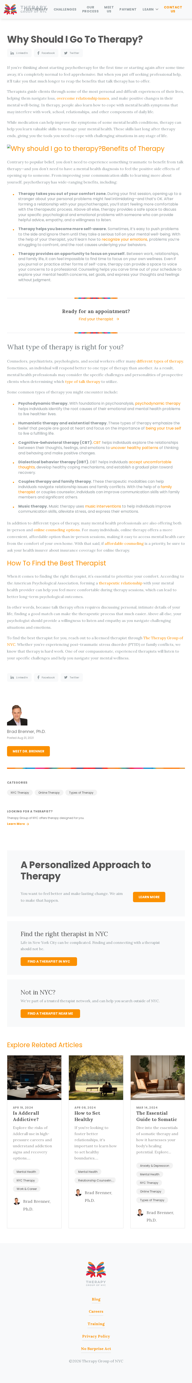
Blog (96, 1299)
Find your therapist (96, 319)
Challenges (65, 9)
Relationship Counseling (95, 1180)
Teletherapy (36, 9)
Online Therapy (49, 793)
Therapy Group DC (96, 1274)
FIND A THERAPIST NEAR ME (50, 1013)
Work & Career (27, 1189)
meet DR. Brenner (28, 751)
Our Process (90, 9)
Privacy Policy (96, 1336)
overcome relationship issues (83, 98)
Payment (128, 9)
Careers (96, 1311)
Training (96, 1323)
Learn (148, 9)
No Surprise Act (96, 1348)
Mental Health (26, 1172)
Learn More (16, 824)
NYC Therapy (20, 793)
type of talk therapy (82, 381)
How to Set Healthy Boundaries (87, 1119)
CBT (97, 442)
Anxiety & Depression (154, 1166)
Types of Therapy (81, 793)
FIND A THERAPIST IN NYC (49, 961)
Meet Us (109, 9)
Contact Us (173, 9)
